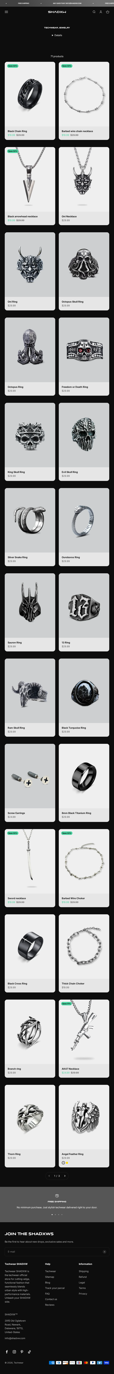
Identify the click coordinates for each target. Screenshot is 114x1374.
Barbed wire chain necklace (77, 131)
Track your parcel (55, 1288)
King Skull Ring (16, 472)
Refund (83, 1276)
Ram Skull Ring (16, 727)
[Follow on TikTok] (29, 1352)
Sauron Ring (15, 642)
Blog (47, 1282)
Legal (82, 1282)
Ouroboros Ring (71, 557)
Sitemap (49, 1276)
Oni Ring (12, 301)
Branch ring (14, 1068)
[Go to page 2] (64, 1176)
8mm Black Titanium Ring (76, 813)
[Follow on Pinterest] (22, 1352)
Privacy (83, 1293)
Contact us (51, 1299)
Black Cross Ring (17, 983)
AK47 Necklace (70, 1068)
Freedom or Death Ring (75, 386)
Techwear (50, 1271)
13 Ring (66, 642)
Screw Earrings (16, 813)
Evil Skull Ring (70, 472)
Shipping (84, 1271)
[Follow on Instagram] (14, 1352)
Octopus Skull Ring (72, 301)
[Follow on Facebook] (7, 1352)
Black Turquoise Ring (74, 727)
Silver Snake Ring (17, 557)
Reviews (49, 1304)
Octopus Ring (15, 386)
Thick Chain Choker (73, 983)
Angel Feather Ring (72, 1154)
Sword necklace (17, 898)
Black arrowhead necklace (23, 216)
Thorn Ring (14, 1154)
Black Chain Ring (17, 131)
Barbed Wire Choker (73, 898)
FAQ (47, 1293)
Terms (82, 1288)
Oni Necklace (69, 216)
